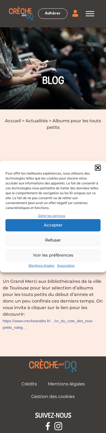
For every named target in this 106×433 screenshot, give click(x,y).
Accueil (13, 120)
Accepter (53, 225)
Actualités (37, 120)
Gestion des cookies (53, 396)
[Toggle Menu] (90, 13)
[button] (98, 167)
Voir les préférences (53, 255)
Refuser (53, 240)
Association (66, 265)
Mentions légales (41, 265)
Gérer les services (51, 216)
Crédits (29, 383)
